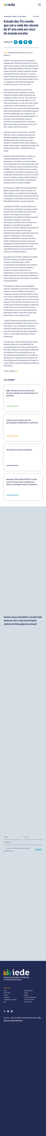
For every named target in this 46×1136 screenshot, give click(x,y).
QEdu (5, 1002)
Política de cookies (29, 999)
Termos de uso (28, 1002)
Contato (26, 995)
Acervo (26, 993)
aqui (16, 371)
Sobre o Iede (7, 993)
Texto (5, 52)
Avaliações (6, 997)
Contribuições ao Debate (10, 999)
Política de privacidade (30, 997)
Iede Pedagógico (28, 990)
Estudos (6, 995)
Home (5, 990)
